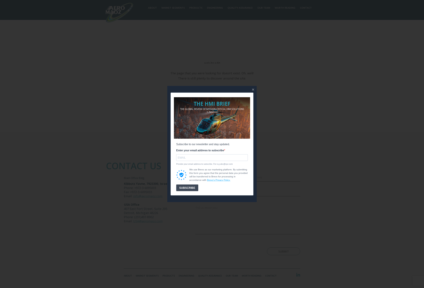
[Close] (253, 89)
